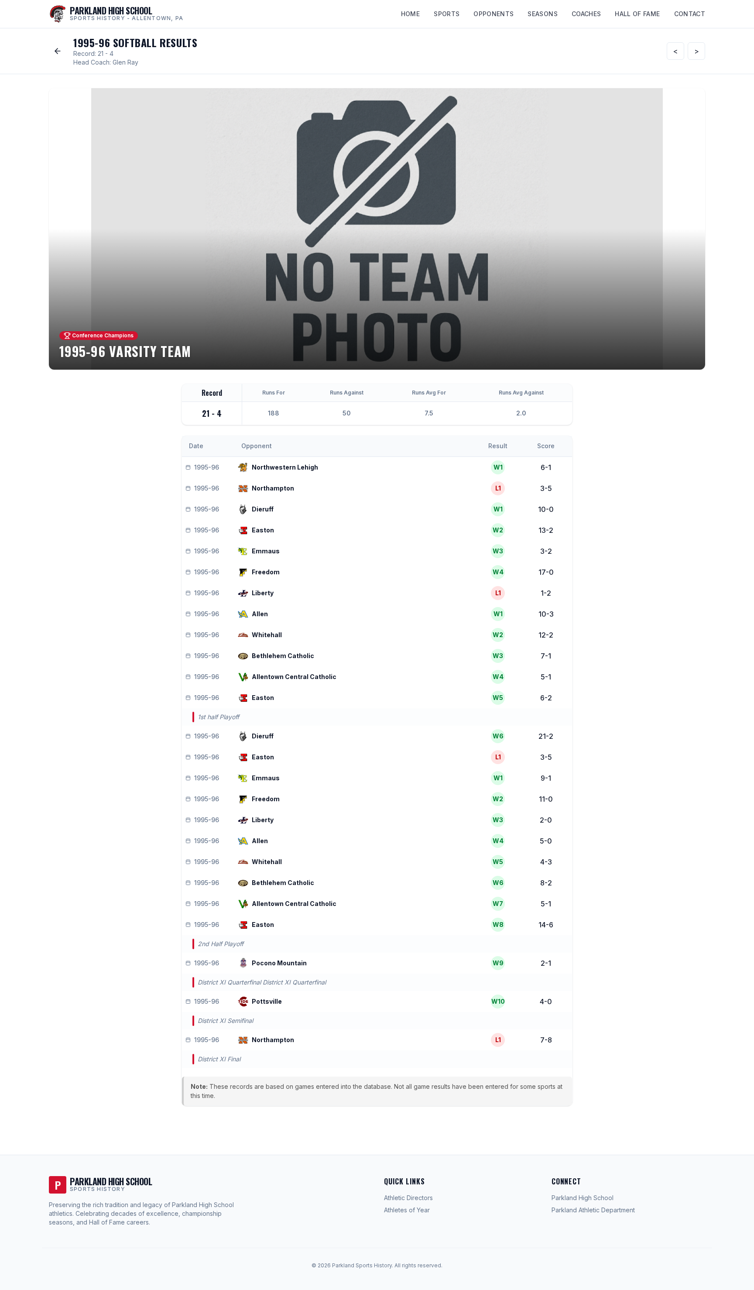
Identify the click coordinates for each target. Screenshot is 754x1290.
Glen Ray (125, 62)
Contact (689, 13)
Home (410, 13)
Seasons (542, 13)
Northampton (273, 488)
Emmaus (266, 551)
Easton (263, 530)
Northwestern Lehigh (285, 467)
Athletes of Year (407, 1210)
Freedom (266, 572)
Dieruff (263, 509)
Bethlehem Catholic (283, 655)
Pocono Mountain (279, 963)
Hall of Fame (637, 13)
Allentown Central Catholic (294, 676)
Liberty (263, 593)
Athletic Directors (408, 1197)
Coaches (586, 13)
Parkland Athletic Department (593, 1210)
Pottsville (267, 1001)
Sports (446, 13)
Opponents (493, 13)
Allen (260, 614)
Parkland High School (582, 1197)
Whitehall (267, 634)
